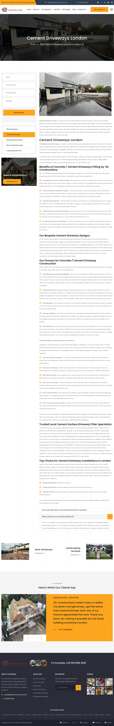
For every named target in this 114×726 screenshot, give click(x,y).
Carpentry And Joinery (41, 693)
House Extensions (40, 679)
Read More (39, 553)
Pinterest (110, 723)
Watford (27, 715)
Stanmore (46, 715)
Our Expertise (46, 9)
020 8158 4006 (83, 2)
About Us (36, 9)
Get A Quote (98, 9)
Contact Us (81, 9)
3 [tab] (32, 639)
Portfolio (57, 9)
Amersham (6, 715)
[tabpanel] (79, 613)
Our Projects (66, 9)
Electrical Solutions (40, 689)
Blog (74, 9)
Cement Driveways (13, 134)
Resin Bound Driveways (15, 140)
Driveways (38, 686)
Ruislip (58, 715)
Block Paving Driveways (15, 145)
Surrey (40, 715)
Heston (80, 715)
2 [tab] (30, 639)
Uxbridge (34, 715)
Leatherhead (73, 715)
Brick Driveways (12, 129)
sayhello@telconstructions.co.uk (57, 2)
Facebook (65, 723)
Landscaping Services (14, 150)
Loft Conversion (39, 682)
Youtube (97, 723)
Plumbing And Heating (41, 696)
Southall (52, 715)
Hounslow (14, 715)
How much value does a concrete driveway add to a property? (64, 510)
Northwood (64, 715)
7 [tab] (41, 639)
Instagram (85, 723)
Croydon (101, 715)
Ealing (96, 715)
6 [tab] (39, 639)
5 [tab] (37, 639)
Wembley (21, 715)
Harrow (91, 715)
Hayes (85, 715)
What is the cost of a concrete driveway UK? (58, 517)
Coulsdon (108, 715)
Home (29, 9)
